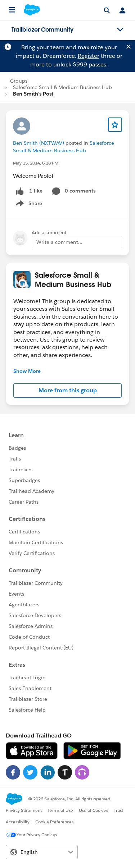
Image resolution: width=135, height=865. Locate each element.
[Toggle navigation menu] (120, 30)
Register (88, 56)
